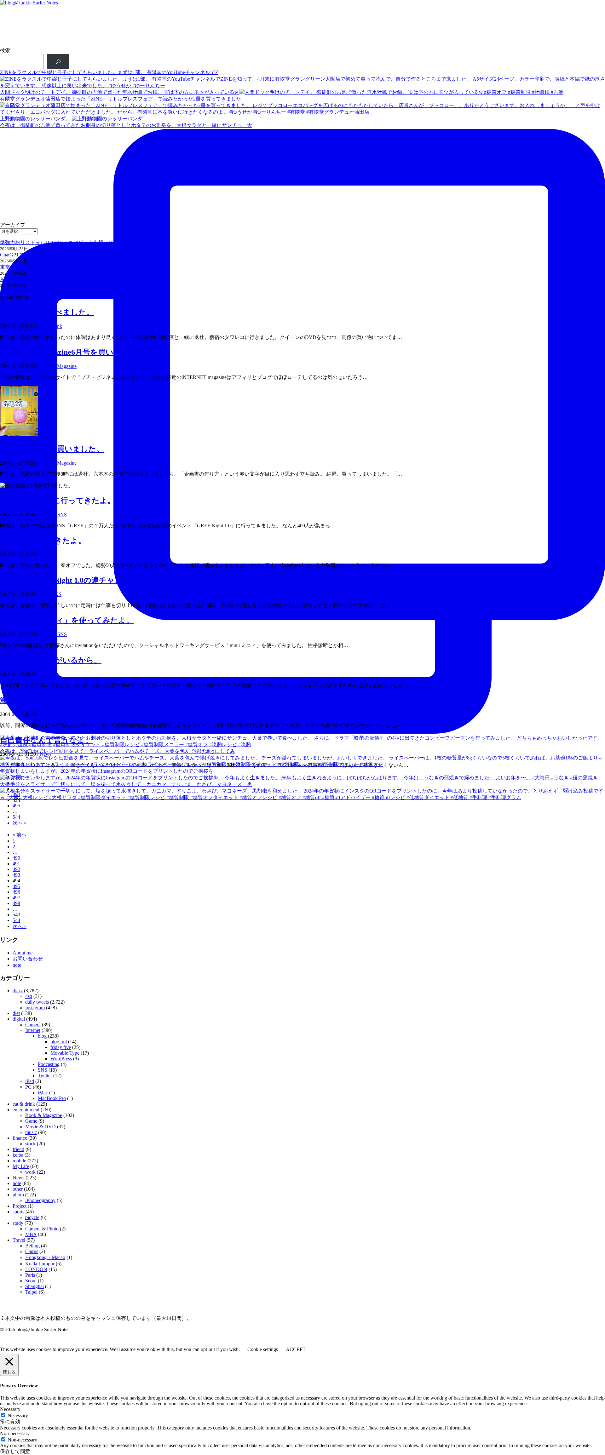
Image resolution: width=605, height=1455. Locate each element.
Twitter (45, 1075)
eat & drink (51, 326)
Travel (19, 1240)
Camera (33, 1024)
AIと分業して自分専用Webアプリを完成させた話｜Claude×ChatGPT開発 (81, 279)
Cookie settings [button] (262, 1349)
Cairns (31, 1251)
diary (45, 554)
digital (19, 1019)
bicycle (32, 1217)
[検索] (58, 61)
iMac (43, 1092)
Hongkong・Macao (45, 1257)
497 (16, 897)
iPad (29, 1081)
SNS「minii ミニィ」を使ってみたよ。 (67, 620)
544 (16, 817)
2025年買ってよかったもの (30, 291)
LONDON (36, 1269)
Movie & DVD (40, 1126)
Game (31, 1121)
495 (16, 805)
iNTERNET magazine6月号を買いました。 (72, 352)
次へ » (19, 823)
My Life (21, 1166)
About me (22, 952)
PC (28, 1087)
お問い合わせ (28, 958)
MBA (31, 1234)
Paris (30, 1275)
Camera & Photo (42, 1228)
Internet (47, 514)
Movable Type (64, 1053)
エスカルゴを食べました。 (47, 312)
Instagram (35, 1007)
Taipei (31, 1292)
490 (16, 858)
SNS (62, 514)
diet (16, 1013)
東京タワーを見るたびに (27, 267)
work (30, 1172)
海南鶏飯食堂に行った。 (42, 700)
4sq (28, 996)
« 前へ (19, 776)
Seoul (31, 1280)
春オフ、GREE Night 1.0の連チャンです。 (73, 580)
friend (18, 1149)
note (17, 965)
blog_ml (58, 1041)
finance (20, 1138)
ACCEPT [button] (296, 1349)
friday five (60, 1047)
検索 (5, 50)
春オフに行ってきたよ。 (43, 540)
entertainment (26, 1109)
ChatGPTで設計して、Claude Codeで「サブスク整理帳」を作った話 (75, 254)
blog (42, 1036)
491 (16, 863)
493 (16, 794)
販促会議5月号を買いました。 (52, 449)
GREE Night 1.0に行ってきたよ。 (57, 500)
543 (16, 914)
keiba (18, 1155)
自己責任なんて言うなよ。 (46, 740)
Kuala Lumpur (40, 1263)
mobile (19, 1160)
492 (16, 869)
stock (30, 1143)
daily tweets (37, 1002)
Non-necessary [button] (15, 1433)
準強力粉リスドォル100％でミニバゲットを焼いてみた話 (64, 242)
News (45, 754)
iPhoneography (40, 1200)
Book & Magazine (58, 366)
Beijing (32, 1245)
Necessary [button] (10, 1409)
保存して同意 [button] (15, 1451)
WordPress (61, 1058)
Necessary (18, 1415)
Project (19, 1206)
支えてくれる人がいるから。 (50, 660)
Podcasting (49, 1064)
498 (16, 903)
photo (18, 1194)
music (31, 1132)
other (45, 674)
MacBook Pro (52, 1098)
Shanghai (34, 1286)
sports (18, 1211)
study (18, 1223)
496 (16, 892)
